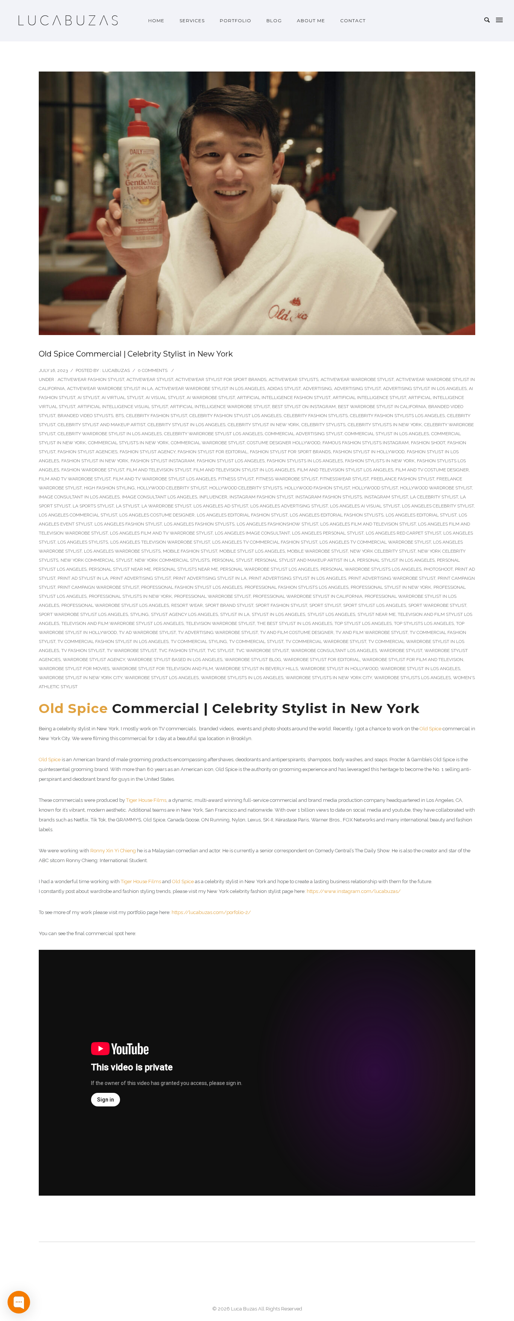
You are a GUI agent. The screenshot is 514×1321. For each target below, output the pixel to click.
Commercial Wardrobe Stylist (208, 442)
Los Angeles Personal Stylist (327, 533)
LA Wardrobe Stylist (166, 506)
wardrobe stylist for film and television (412, 659)
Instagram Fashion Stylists (328, 497)
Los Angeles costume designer (157, 515)
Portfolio (235, 20)
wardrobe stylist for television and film (162, 668)
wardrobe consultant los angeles (334, 650)
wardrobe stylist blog (253, 659)
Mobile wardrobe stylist (317, 551)
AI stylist (88, 397)
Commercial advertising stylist (303, 433)
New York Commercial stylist (96, 560)
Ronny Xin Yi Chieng (113, 850)
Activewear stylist (149, 379)
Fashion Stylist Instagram (163, 460)
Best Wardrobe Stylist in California (382, 406)
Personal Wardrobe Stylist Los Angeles (269, 569)
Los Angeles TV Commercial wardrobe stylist (375, 542)
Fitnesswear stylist (344, 478)
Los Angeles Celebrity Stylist (438, 506)
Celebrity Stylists (323, 424)
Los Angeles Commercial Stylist (78, 515)
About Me (311, 20)
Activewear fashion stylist (91, 379)
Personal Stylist (232, 560)
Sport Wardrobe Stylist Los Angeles (83, 614)
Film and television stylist (158, 469)
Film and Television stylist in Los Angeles (244, 469)
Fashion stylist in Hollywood (369, 451)
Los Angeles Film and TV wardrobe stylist (161, 533)
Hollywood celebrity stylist (172, 488)
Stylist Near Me (376, 614)
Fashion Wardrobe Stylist (92, 469)
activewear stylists (293, 379)
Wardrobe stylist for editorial (321, 659)
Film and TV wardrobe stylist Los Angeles (164, 478)
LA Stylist (127, 506)
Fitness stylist (236, 478)
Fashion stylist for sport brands (290, 451)
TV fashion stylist (83, 650)
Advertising (317, 388)
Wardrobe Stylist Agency (94, 659)
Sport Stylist (325, 605)
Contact (353, 20)
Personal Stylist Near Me (120, 569)
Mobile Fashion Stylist (190, 551)
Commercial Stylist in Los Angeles (387, 433)
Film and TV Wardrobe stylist (75, 478)
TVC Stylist (220, 650)
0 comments (152, 370)
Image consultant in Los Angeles (79, 497)
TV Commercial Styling (199, 641)
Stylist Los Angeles (331, 614)
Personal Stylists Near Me (185, 569)
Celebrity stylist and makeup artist (101, 424)
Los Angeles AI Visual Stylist (365, 506)
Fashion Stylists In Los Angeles (305, 460)
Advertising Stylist (357, 388)
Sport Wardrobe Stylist (437, 605)
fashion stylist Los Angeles (231, 460)
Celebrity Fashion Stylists (316, 415)
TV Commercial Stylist (256, 641)
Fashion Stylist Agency (147, 451)
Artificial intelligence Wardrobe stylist (220, 406)
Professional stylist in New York (391, 587)
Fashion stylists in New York (380, 460)
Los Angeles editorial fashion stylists (336, 515)
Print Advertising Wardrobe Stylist (391, 578)
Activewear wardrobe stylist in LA (110, 388)
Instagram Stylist (386, 497)
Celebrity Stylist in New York (263, 424)
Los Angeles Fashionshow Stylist (277, 524)
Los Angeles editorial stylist (421, 515)
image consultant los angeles (159, 497)
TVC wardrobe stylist (262, 650)
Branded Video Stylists (85, 415)
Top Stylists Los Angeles (424, 623)
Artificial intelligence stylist (369, 397)
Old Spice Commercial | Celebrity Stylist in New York (136, 353)
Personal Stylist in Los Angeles (396, 560)
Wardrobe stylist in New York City (80, 677)
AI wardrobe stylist (211, 397)
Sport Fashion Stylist (281, 605)
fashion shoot (428, 442)
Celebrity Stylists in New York (385, 424)
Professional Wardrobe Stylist (212, 596)
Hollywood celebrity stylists (245, 488)
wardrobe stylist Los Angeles (162, 677)
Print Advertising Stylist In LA (209, 578)
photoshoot (438, 569)
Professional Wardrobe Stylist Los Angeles (115, 605)
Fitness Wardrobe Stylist (287, 478)
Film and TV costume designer (432, 469)
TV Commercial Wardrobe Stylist (326, 641)
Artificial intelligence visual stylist (123, 406)
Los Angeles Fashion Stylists (199, 524)
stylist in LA (234, 614)
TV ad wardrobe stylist (147, 632)
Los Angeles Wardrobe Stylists (122, 551)
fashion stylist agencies (87, 451)
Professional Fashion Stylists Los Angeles (296, 587)
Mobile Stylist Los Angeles (252, 551)
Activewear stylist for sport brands (220, 379)
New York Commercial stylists (172, 560)
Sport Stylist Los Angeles (374, 605)
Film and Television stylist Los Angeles (345, 469)
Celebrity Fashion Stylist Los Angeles (235, 415)
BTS (120, 415)
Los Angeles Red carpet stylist (403, 533)
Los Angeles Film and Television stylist (368, 524)
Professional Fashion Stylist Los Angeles (191, 587)
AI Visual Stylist (165, 397)
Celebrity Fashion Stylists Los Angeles (397, 415)
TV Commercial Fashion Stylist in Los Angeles (113, 641)
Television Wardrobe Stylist (220, 623)
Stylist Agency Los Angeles (184, 614)
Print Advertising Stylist (140, 578)
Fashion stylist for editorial (213, 451)
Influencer (213, 497)
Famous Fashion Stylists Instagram (365, 442)
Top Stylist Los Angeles (363, 623)
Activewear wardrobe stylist (357, 379)
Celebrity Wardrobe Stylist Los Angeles (213, 433)
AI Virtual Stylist (122, 397)
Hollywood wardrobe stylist (436, 488)
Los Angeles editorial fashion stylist (242, 515)
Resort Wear (187, 605)
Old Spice (73, 708)
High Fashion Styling (109, 488)
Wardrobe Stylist (400, 650)
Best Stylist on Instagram (304, 406)
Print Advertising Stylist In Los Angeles (297, 578)
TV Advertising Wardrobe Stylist (218, 632)
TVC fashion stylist (182, 650)
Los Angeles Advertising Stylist (289, 506)
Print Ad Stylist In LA (83, 578)
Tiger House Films (146, 800)
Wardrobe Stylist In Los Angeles (420, 668)
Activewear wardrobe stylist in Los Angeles (210, 388)
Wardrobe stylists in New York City (329, 677)
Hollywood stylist (375, 488)
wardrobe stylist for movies (74, 668)
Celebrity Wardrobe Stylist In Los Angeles (110, 433)
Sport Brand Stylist (229, 605)
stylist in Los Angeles (278, 614)
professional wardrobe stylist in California (307, 596)
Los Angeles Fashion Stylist (128, 524)
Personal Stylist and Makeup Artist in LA (305, 560)
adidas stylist (284, 388)
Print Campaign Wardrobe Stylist (98, 587)
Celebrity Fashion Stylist (156, 415)
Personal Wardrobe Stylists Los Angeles (371, 569)
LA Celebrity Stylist (434, 497)
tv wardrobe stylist (132, 650)
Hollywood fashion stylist (317, 488)
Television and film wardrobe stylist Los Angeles (122, 623)
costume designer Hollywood (283, 442)
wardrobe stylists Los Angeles (412, 677)
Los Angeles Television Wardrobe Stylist (160, 542)
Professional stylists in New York (130, 596)
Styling (139, 614)
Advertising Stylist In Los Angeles (425, 388)
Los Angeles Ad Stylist (220, 506)
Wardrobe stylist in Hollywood (339, 668)
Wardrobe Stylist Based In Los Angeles (174, 659)
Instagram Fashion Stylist (261, 497)
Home (156, 20)
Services (192, 20)
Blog (274, 20)
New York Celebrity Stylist (382, 551)
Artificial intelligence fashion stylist (283, 397)
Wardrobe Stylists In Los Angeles (242, 677)
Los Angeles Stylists (83, 542)
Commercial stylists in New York (128, 442)
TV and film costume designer (296, 632)
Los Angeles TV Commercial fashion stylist (264, 542)
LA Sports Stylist (93, 506)
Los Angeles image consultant (252, 533)
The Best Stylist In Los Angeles (294, 623)
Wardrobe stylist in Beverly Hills (256, 668)
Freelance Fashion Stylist (402, 478)
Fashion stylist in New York (94, 460)
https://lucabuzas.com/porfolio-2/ (211, 912)
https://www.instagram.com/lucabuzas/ (354, 891)
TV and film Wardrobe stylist (372, 632)
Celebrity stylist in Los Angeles (186, 424)
